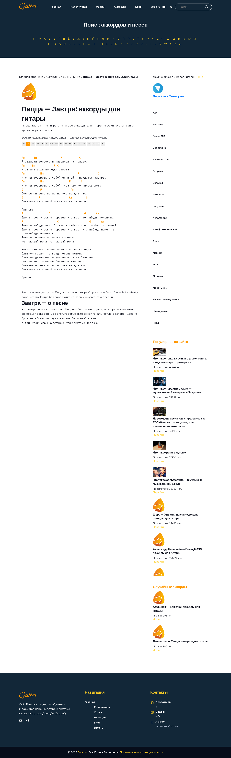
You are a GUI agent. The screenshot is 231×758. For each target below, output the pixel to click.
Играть (157, 619)
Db (56, 144)
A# (33, 144)
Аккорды (120, 7)
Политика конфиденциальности (141, 752)
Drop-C (155, 7)
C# (51, 144)
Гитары (82, 752)
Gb (89, 144)
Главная (56, 7)
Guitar (28, 7)
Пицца (76, 76)
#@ (157, 716)
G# (98, 144)
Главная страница (31, 76)
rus (62, 76)
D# (65, 144)
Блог (138, 7)
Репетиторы (79, 7)
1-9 (38, 38)
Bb (38, 144)
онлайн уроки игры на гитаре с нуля (46, 322)
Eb (70, 144)
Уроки (100, 7)
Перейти (158, 370)
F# (84, 144)
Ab (24, 144)
